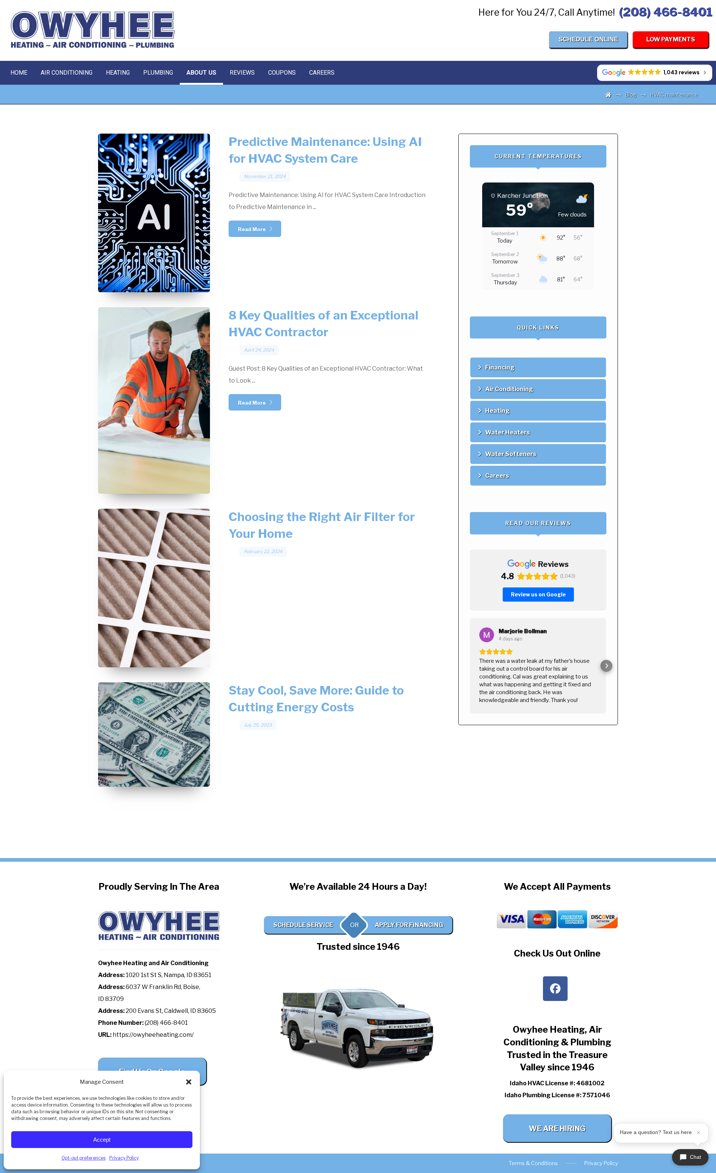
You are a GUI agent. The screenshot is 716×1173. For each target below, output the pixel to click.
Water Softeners (510, 454)
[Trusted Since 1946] (93, 29)
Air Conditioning (509, 389)
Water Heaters (507, 432)
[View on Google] (486, 634)
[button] (188, 1082)
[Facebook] (555, 988)
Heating (497, 410)
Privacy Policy (124, 1158)
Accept (101, 1139)
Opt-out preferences (84, 1158)
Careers (497, 475)
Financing (499, 367)
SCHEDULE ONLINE (588, 39)
